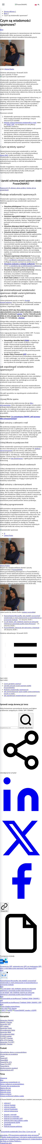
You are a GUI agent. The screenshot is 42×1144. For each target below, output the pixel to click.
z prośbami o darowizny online (19, 260)
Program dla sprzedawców (10, 1086)
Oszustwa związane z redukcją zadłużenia (19, 264)
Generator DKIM (6, 1028)
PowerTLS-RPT (5, 1064)
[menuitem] (23, 1114)
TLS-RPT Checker (6, 1038)
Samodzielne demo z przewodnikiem (13, 1052)
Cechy (2, 1056)
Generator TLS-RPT (7, 1042)
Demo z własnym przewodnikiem (12, 1084)
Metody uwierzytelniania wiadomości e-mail (20, 122)
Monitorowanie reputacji (9, 1068)
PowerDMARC (17, 570)
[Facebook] (21, 902)
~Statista (21, 318)
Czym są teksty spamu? (12, 684)
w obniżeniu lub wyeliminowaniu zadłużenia (25, 266)
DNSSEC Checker (6, 1044)
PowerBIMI (4, 1060)
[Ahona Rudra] (12, 65)
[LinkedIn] (21, 816)
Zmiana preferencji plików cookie (12, 1096)
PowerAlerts (4, 1066)
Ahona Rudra (9, 69)
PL (38, 4)
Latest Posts (8, 535)
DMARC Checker (6, 1022)
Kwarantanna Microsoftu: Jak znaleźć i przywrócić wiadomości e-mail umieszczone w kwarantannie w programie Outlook (23, 618)
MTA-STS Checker (6, 1040)
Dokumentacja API (6, 1070)
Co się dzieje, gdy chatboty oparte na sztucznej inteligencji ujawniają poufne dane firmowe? (21, 623)
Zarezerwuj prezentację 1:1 (10, 1082)
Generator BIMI (5, 1032)
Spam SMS (4, 155)
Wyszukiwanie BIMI (7, 1034)
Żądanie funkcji (5, 1090)
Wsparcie (3, 1078)
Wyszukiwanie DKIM (7, 1030)
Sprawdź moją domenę (25, 728)
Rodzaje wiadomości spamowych (16, 690)
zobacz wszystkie (28, 612)
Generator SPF (5, 1024)
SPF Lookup (4, 1026)
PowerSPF (4, 1058)
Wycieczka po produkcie (9, 1054)
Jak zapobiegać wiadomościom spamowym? (20, 696)
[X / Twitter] (21, 859)
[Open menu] (3, 4)
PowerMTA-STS (6, 1062)
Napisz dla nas (5, 1088)
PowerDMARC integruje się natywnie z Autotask (21, 628)
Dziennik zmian (5, 1092)
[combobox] (37, 4)
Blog (1, 30)
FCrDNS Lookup (6, 1036)
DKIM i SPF (10, 124)
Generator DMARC (7, 1020)
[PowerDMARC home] (21, 4)
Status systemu (5, 1094)
